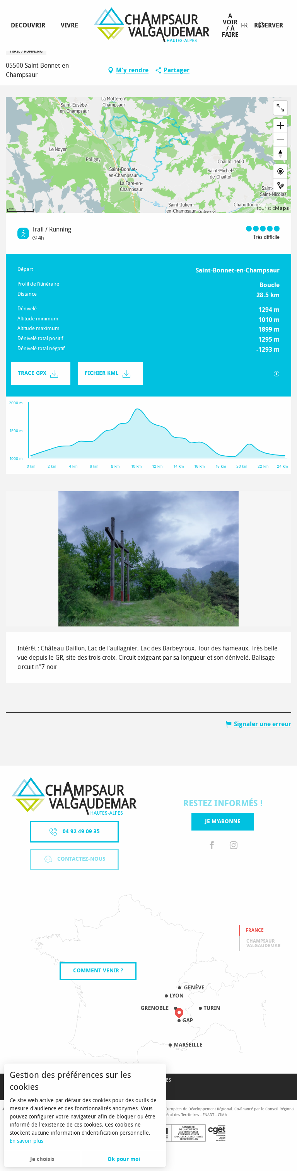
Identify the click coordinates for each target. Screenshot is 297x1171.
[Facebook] (212, 845)
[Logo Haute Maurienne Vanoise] (74, 796)
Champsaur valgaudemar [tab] (263, 943)
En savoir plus (26, 1141)
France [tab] (255, 930)
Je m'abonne (223, 821)
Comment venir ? (98, 970)
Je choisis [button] (42, 1159)
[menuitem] (30, 25)
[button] (262, 25)
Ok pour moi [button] (124, 1159)
